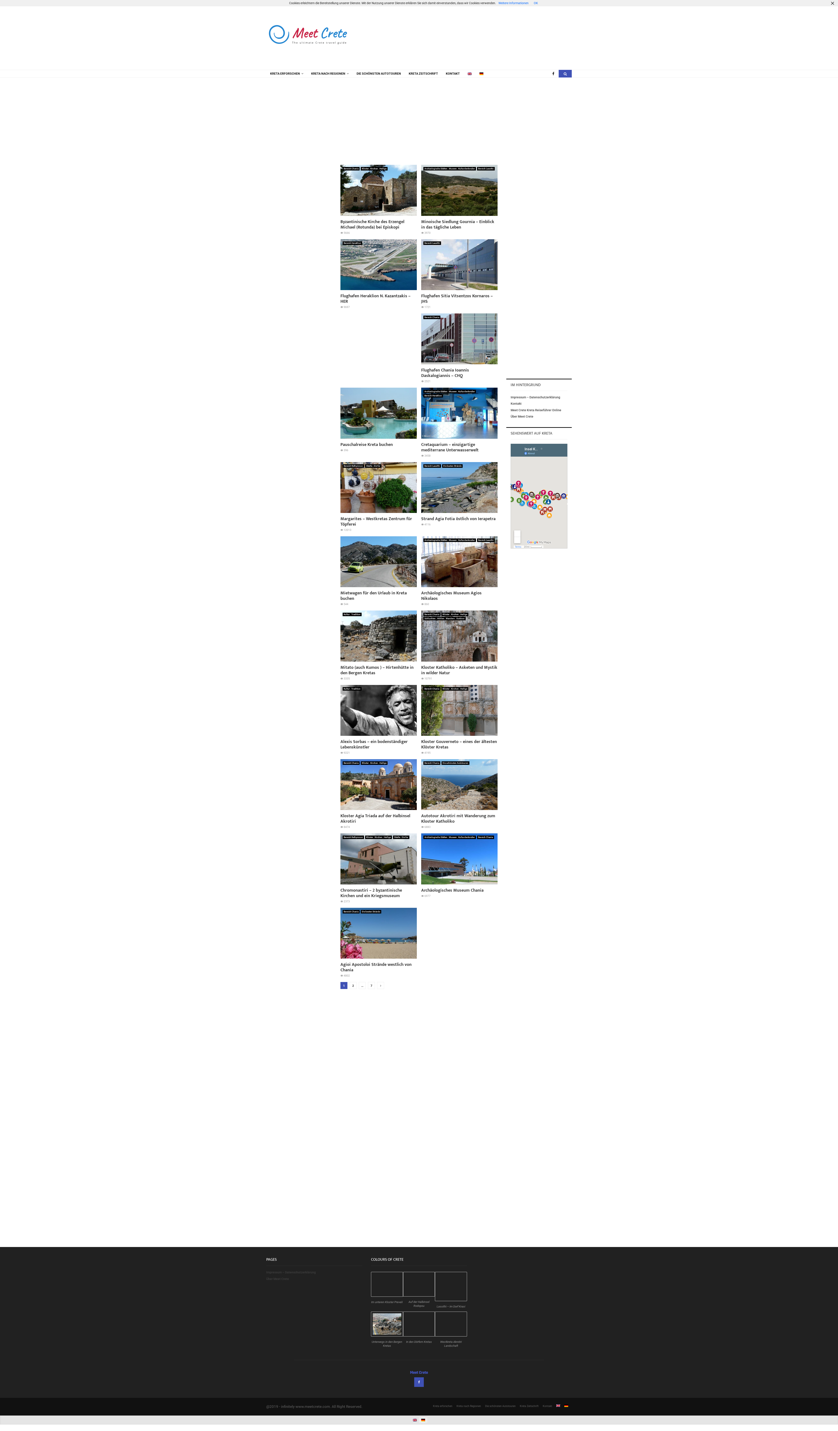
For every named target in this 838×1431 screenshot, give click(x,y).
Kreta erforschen (285, 73)
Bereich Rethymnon (353, 466)
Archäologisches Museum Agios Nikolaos (451, 595)
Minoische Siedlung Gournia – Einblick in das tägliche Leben (457, 224)
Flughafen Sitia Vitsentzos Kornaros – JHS (457, 298)
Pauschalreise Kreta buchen (366, 444)
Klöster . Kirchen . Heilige (374, 168)
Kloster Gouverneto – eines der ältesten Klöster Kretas (459, 744)
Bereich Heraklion (352, 243)
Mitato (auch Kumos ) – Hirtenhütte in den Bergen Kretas (377, 670)
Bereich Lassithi (486, 168)
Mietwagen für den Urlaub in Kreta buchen (373, 595)
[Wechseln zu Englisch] (470, 73)
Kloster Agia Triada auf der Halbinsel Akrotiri (375, 818)
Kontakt (453, 73)
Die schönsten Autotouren (379, 73)
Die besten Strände (452, 466)
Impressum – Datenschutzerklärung (535, 397)
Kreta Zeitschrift (423, 73)
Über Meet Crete (522, 416)
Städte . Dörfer (373, 466)
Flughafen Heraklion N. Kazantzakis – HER (375, 298)
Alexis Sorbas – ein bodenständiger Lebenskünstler (374, 744)
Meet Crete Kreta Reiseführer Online (536, 410)
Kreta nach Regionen (328, 73)
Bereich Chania (351, 168)
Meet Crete (419, 1373)
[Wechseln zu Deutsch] (423, 1420)
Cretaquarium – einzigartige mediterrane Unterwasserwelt (450, 447)
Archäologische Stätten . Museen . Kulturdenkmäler (449, 168)
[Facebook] (554, 73)
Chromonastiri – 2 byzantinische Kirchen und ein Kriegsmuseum (371, 893)
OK (536, 3)
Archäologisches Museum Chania (452, 890)
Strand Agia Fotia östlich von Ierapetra (458, 519)
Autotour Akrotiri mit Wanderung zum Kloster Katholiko (458, 818)
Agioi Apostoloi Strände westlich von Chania (376, 967)
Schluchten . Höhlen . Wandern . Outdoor (444, 618)
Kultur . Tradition (352, 614)
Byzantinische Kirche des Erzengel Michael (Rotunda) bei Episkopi (372, 224)
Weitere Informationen (513, 3)
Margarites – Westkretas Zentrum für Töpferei (376, 521)
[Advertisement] (492, 34)
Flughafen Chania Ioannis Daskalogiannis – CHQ (445, 372)
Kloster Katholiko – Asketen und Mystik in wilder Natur (459, 670)
